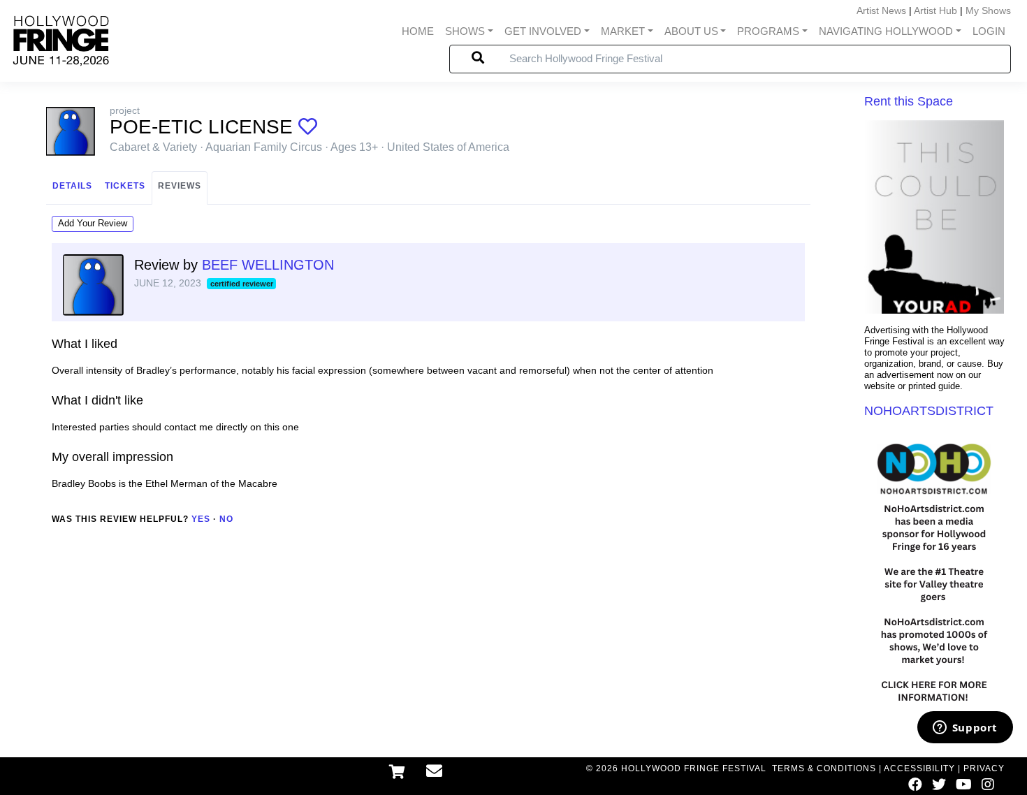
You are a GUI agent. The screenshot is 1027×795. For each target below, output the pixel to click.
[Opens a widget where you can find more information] (965, 728)
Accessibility (919, 768)
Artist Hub (935, 10)
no (226, 519)
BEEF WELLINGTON (268, 264)
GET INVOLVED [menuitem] (542, 31)
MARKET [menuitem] (623, 31)
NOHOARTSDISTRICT (928, 411)
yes (200, 519)
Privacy (984, 768)
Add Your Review (92, 223)
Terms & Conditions (824, 768)
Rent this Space (908, 101)
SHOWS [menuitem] (465, 31)
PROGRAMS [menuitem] (768, 31)
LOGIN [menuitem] (989, 31)
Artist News (881, 10)
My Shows (988, 10)
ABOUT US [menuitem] (691, 31)
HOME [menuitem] (418, 31)
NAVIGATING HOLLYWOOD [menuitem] (886, 31)
